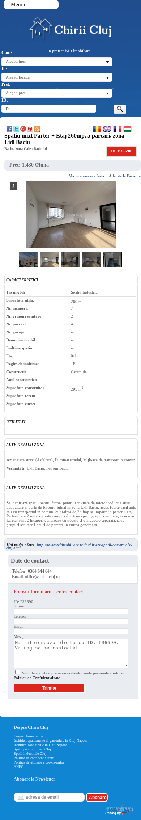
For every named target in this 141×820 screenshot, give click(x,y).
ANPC (19, 767)
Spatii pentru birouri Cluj (32, 749)
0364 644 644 (40, 571)
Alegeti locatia (18, 77)
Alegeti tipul (16, 61)
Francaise (117, 129)
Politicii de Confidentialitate (37, 678)
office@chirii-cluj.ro (42, 576)
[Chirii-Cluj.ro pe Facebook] (9, 130)
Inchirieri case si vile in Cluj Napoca (40, 745)
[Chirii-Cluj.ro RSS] (37, 130)
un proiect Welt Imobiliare (68, 51)
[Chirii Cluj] (70, 38)
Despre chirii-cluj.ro (28, 736)
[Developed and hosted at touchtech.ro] (118, 816)
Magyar (127, 129)
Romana (97, 129)
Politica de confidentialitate (34, 758)
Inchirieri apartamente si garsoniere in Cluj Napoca (50, 741)
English (107, 129)
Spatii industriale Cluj (30, 754)
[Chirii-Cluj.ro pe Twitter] (16, 130)
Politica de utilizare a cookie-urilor (39, 762)
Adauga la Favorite (125, 176)
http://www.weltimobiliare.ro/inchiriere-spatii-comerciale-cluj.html (69, 546)
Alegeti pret (15, 93)
